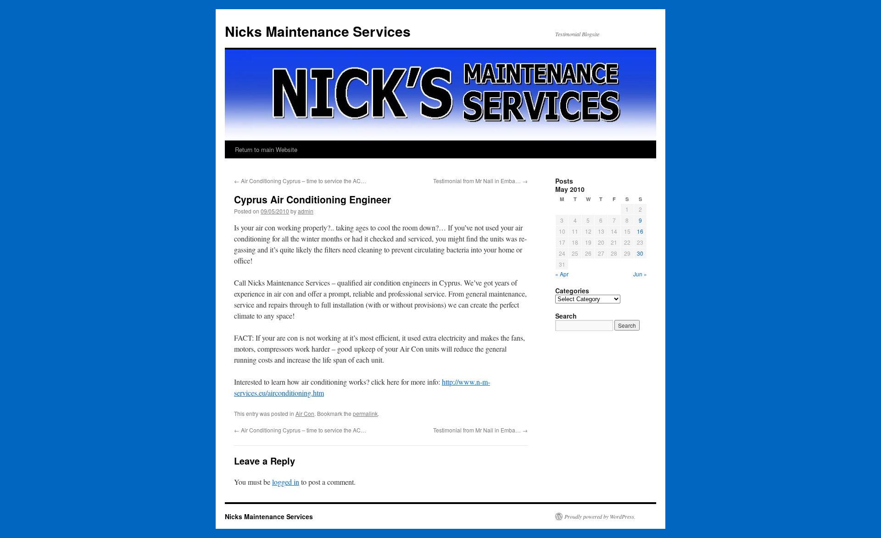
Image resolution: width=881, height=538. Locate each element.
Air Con (305, 413)
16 (640, 231)
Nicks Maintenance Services (318, 31)
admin (305, 211)
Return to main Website (266, 149)
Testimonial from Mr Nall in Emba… (480, 181)
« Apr (562, 274)
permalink (365, 413)
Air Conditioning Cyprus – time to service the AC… (300, 181)
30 (640, 253)
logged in (285, 482)
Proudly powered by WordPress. (600, 516)
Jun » (640, 274)
